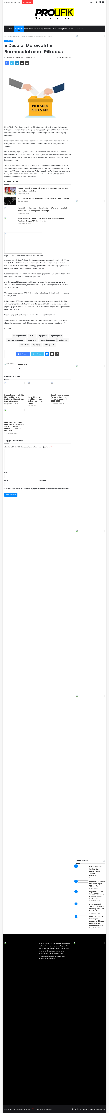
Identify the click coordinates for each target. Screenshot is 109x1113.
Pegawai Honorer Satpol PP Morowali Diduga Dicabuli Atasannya (97, 895)
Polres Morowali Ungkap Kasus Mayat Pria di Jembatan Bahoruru (95, 871)
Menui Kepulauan (16, 340)
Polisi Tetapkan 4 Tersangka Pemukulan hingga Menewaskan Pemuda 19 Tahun (96, 921)
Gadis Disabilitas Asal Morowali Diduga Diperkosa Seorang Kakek (43, 198)
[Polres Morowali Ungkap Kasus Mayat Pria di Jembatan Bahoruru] (82, 870)
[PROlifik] (54, 13)
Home (11, 29)
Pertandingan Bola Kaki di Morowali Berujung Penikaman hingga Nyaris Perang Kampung (14, 398)
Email (6, 480)
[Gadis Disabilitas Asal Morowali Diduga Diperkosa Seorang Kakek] (10, 201)
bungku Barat (20, 336)
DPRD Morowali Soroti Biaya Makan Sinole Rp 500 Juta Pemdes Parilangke (97, 907)
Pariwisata (47, 29)
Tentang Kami (62, 29)
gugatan (43, 336)
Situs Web (42, 480)
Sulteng (37, 345)
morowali (32, 340)
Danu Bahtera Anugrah (97, 1109)
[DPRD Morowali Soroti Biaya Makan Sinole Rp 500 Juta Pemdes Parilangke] (82, 907)
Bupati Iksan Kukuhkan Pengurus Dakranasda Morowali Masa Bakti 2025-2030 (60, 398)
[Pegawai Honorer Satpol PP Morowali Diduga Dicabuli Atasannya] (82, 895)
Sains (26, 29)
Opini (54, 29)
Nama (6, 473)
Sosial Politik (19, 29)
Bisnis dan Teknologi (36, 29)
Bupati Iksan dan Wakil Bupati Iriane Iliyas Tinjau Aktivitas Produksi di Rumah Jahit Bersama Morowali (14, 426)
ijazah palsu (57, 336)
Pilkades (63, 340)
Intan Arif (20, 57)
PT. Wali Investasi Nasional (43, 1109)
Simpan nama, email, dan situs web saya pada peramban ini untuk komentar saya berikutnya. (38, 488)
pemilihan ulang (48, 340)
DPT (32, 336)
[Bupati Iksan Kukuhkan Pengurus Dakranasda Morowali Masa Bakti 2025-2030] (61, 387)
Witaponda (50, 345)
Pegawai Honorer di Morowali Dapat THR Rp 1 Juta (97, 883)
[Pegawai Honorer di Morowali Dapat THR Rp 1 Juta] (82, 884)
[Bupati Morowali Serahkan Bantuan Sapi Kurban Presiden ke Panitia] (38, 388)
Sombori (25, 345)
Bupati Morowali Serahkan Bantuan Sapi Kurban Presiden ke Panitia (37, 400)
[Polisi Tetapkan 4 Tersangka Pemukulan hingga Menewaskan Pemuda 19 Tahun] (82, 920)
